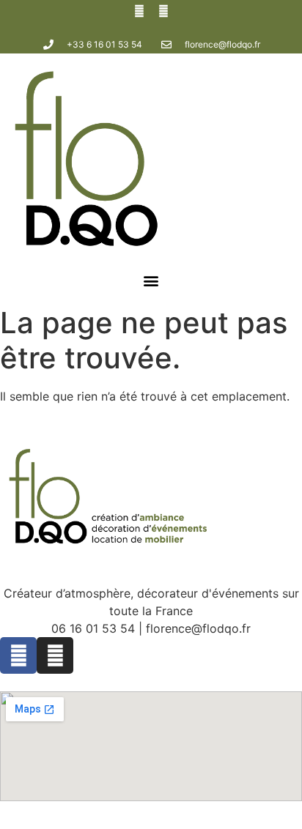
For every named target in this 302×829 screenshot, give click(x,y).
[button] (151, 280)
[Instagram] (55, 655)
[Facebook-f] (18, 655)
